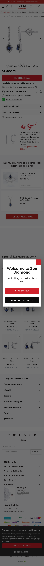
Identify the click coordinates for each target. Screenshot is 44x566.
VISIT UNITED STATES (22, 300)
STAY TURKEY (22, 291)
